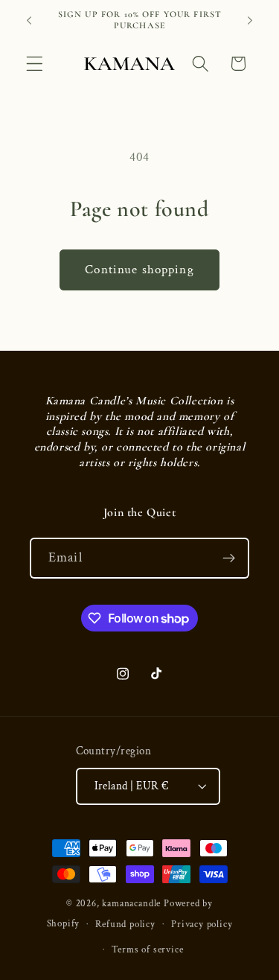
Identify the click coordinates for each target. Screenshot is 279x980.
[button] (35, 64)
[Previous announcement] (29, 20)
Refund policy (125, 924)
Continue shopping (139, 269)
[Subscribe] (229, 558)
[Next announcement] (250, 20)
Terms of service (148, 949)
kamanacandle (131, 903)
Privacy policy (201, 924)
